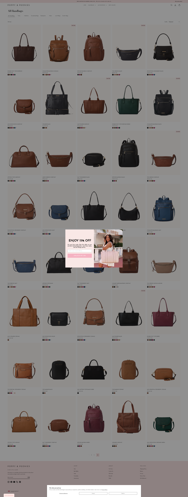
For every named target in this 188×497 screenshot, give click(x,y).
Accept (93, 493)
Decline (123, 493)
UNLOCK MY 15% (80, 255)
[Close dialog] (121, 231)
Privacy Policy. (105, 489)
